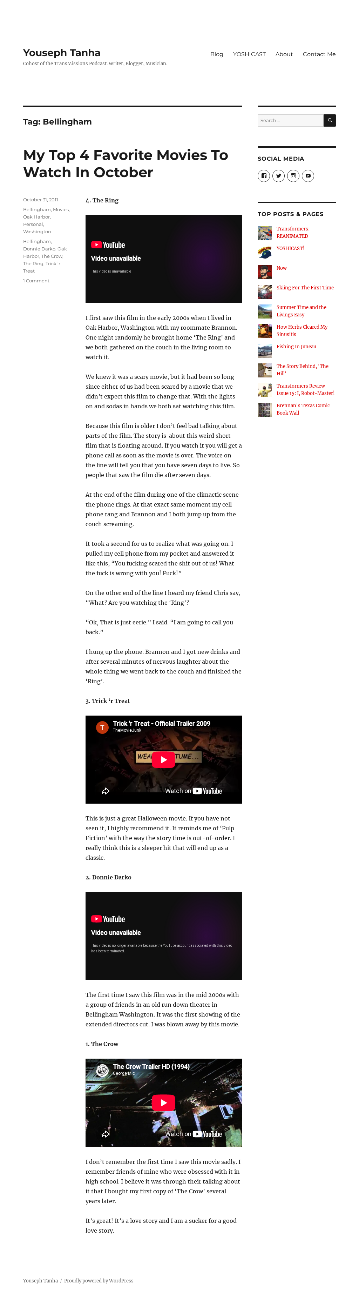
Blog (216, 54)
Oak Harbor (36, 217)
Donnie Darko (39, 249)
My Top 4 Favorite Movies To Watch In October (125, 163)
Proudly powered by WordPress (99, 1281)
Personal (33, 224)
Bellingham (37, 209)
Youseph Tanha (62, 53)
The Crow (51, 256)
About (284, 54)
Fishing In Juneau (296, 347)
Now (282, 268)
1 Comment (36, 280)
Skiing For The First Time (305, 288)
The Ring (33, 263)
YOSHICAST (249, 54)
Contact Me (319, 54)
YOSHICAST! (291, 249)
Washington (37, 231)
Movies (61, 209)
